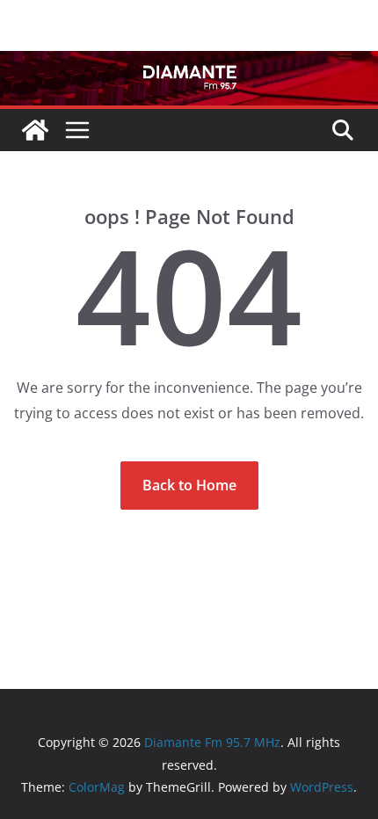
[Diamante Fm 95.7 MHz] (189, 63)
